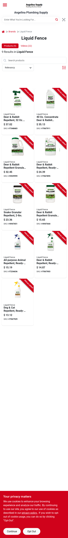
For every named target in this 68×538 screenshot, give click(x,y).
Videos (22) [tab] (26, 46)
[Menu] (5, 5)
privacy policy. (29, 512)
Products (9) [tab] (10, 46)
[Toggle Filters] (64, 67)
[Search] (57, 19)
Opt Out (31, 531)
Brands (12, 31)
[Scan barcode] (63, 19)
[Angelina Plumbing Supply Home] (34, 5)
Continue (12, 531)
